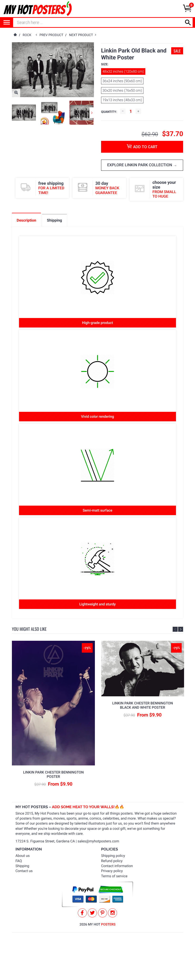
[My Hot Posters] (38, 8)
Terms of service (114, 876)
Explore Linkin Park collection (140, 165)
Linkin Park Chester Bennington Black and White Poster (142, 705)
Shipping (22, 866)
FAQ (18, 861)
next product (82, 35)
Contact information (117, 866)
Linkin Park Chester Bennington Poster (53, 774)
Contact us (24, 871)
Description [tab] (26, 220)
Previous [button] (175, 629)
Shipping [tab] (54, 220)
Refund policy (111, 861)
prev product (52, 35)
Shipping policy (113, 856)
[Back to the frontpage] (15, 35)
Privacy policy (112, 871)
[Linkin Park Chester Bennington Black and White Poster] (142, 668)
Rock (27, 35)
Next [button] (91, 112)
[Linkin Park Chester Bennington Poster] (53, 703)
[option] (24, 112)
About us (22, 856)
